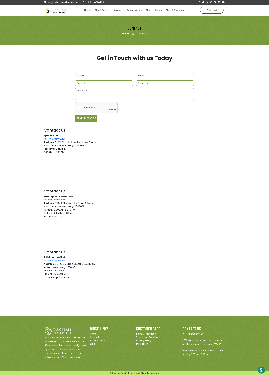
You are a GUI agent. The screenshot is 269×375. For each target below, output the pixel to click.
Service (117, 10)
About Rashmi (102, 10)
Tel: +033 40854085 (54, 199)
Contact (212, 10)
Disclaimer (142, 343)
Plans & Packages (175, 10)
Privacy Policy (143, 340)
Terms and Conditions (148, 337)
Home (87, 10)
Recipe (158, 10)
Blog (148, 10)
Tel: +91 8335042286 (55, 138)
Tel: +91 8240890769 (192, 334)
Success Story (134, 10)
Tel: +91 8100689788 (54, 260)
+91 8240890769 (95, 2)
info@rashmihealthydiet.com (62, 2)
